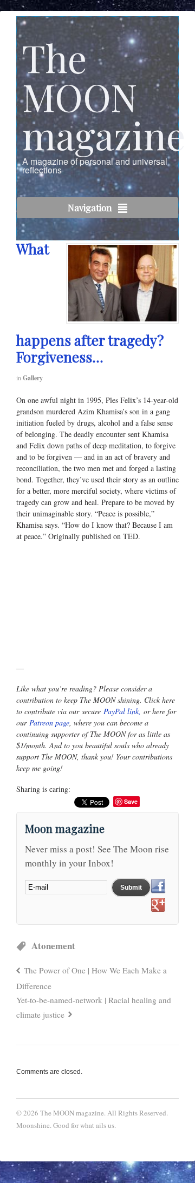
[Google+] (158, 905)
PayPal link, (122, 711)
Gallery (33, 377)
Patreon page (49, 722)
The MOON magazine (103, 96)
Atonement (53, 945)
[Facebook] (158, 886)
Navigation (90, 207)
